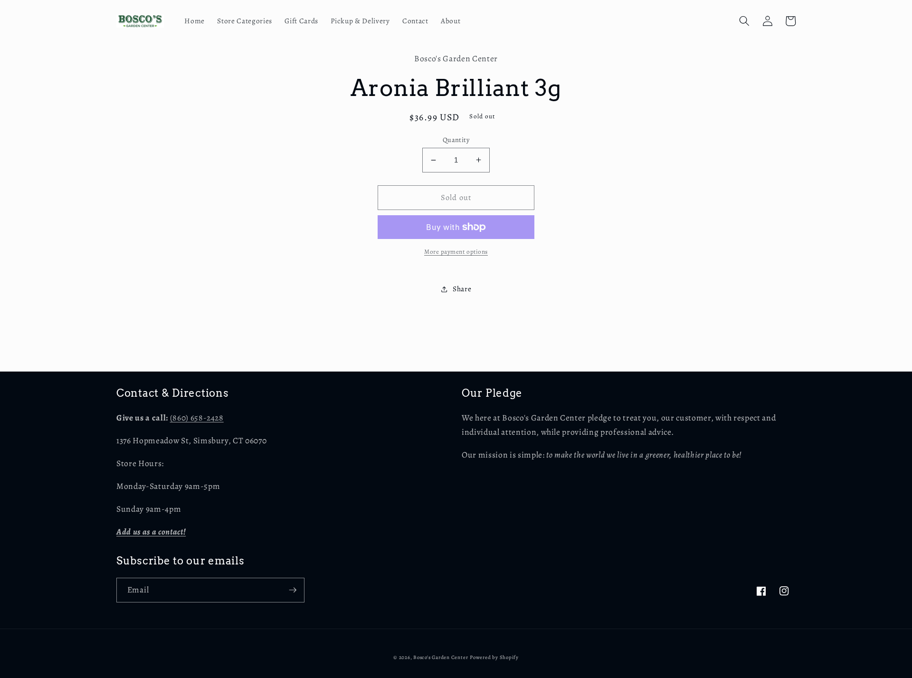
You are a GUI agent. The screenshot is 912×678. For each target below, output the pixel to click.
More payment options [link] (456, 252)
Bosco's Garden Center (440, 657)
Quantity (456, 139)
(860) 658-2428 (197, 417)
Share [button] (462, 289)
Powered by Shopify (494, 657)
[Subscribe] (292, 590)
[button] (744, 21)
